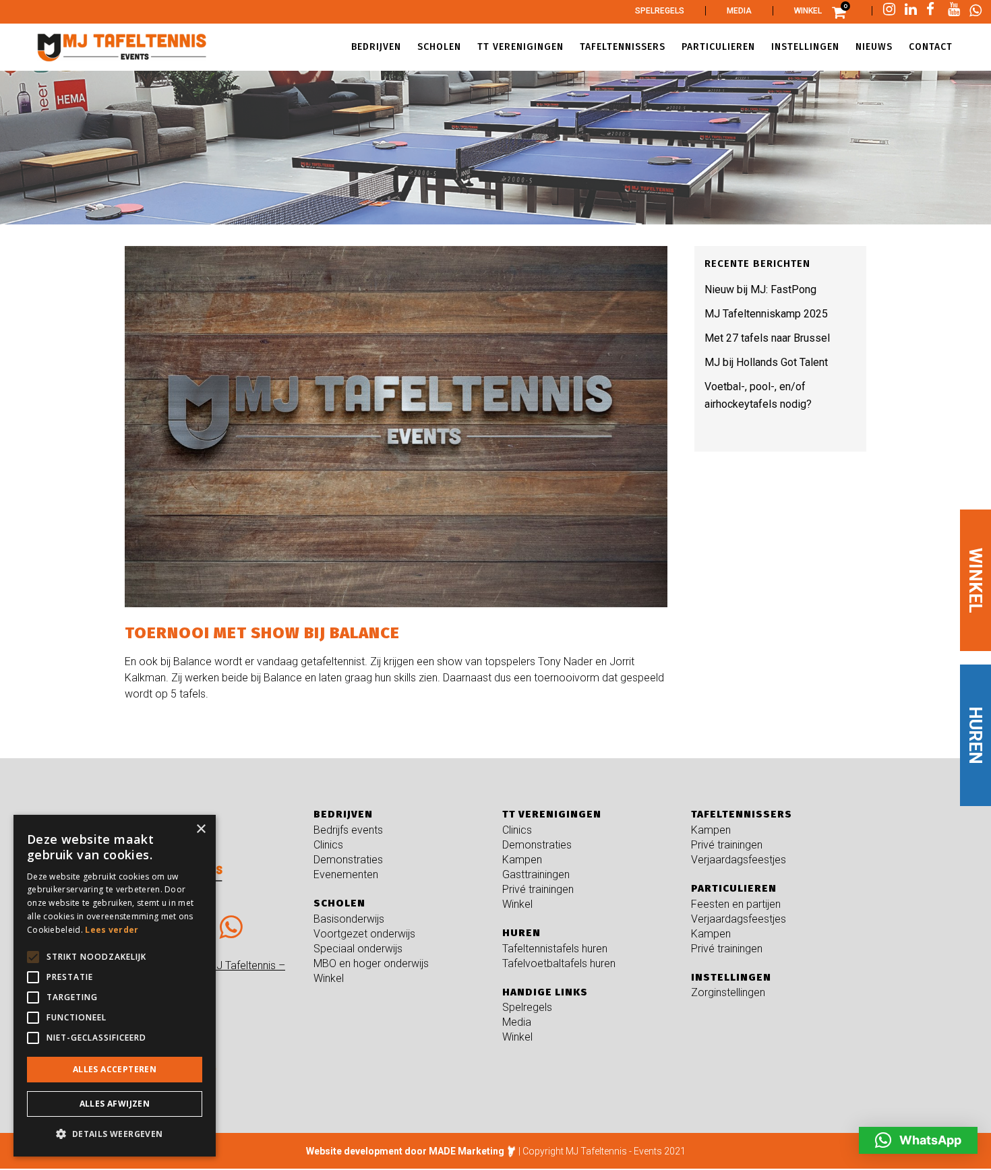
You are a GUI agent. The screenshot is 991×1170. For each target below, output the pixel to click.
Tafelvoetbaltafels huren (558, 963)
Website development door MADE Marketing (405, 1151)
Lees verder (111, 929)
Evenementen (345, 874)
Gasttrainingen (536, 874)
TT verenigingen (551, 814)
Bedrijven (343, 814)
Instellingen (731, 977)
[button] (918, 1140)
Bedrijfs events (348, 830)
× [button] (201, 829)
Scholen (339, 903)
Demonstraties (348, 859)
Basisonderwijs (348, 919)
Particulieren (734, 888)
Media (739, 11)
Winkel (808, 11)
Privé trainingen (538, 889)
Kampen (522, 859)
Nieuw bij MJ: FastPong (760, 289)
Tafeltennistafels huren (554, 948)
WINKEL (975, 580)
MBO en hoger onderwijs (371, 963)
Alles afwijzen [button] (115, 1103)
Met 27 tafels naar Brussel (767, 338)
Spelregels (659, 11)
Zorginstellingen (728, 992)
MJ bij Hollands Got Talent (766, 362)
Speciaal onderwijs (357, 948)
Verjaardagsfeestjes (738, 859)
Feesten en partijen (736, 904)
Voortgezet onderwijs (364, 933)
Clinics (328, 844)
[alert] (114, 986)
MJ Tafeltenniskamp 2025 (766, 313)
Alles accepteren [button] (114, 1069)
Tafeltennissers (741, 814)
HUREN (975, 735)
